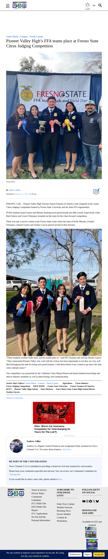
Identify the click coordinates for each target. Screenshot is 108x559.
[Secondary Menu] (10, 5)
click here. (66, 449)
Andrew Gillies (15, 190)
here (60, 479)
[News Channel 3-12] (23, 5)
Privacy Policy (38, 493)
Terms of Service (39, 490)
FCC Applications (40, 513)
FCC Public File (39, 503)
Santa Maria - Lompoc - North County (42, 383)
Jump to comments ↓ (15, 398)
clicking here (15, 474)
